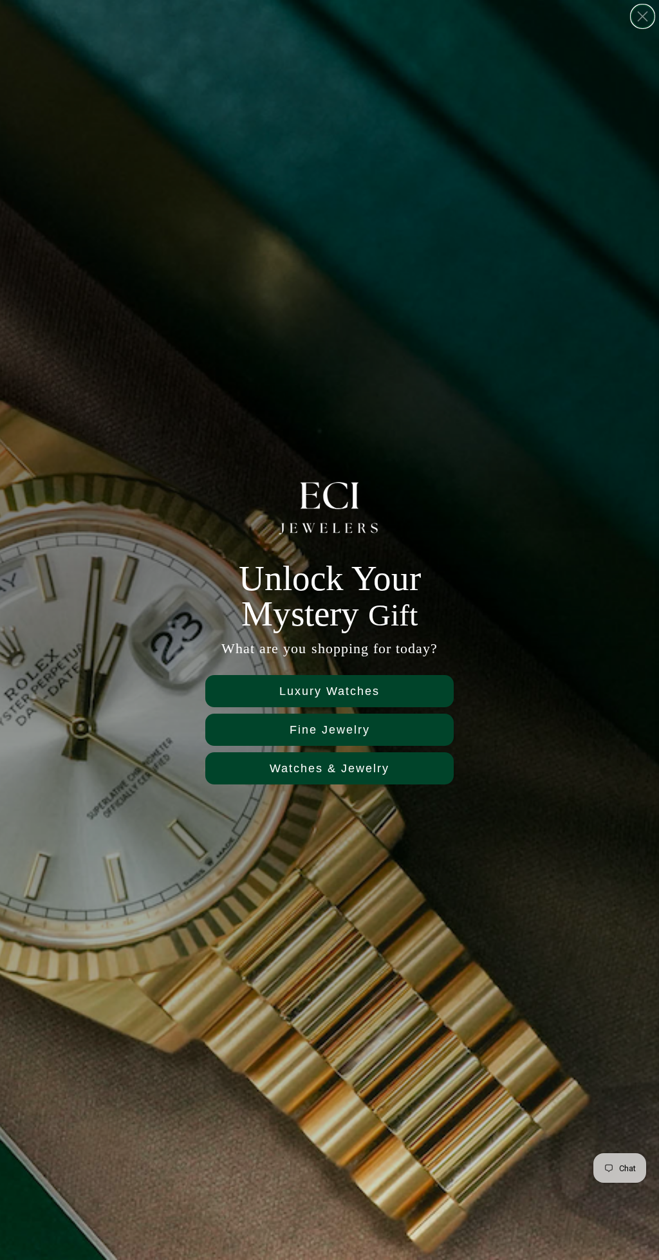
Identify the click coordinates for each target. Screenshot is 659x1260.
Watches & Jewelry (329, 768)
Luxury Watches (329, 691)
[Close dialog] (642, 16)
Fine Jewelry (330, 729)
